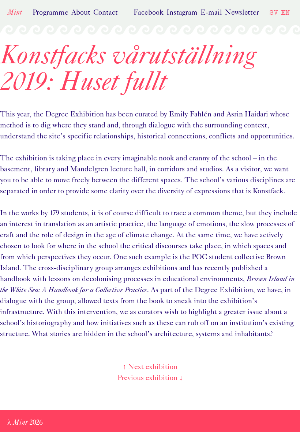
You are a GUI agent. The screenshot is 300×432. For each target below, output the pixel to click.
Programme (50, 13)
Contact (105, 13)
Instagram (182, 13)
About (80, 13)
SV (273, 12)
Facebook (149, 13)
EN (285, 12)
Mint (14, 13)
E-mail (211, 13)
